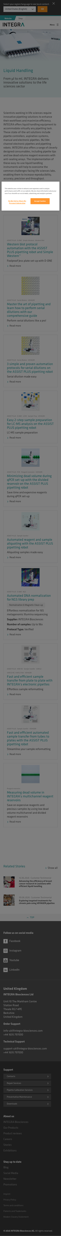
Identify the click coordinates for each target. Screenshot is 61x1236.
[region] (31, 196)
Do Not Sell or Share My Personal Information (17, 202)
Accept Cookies (40, 201)
